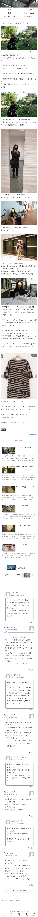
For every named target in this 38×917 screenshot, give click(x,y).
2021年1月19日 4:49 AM (17, 677)
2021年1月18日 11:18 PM (10, 629)
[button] (34, 452)
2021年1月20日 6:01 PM (17, 823)
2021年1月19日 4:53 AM (10, 717)
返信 (30, 622)
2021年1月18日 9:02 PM (17, 595)
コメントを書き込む (19, 891)
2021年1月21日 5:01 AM (10, 855)
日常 (4, 429)
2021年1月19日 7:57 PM (10, 794)
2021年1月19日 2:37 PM (17, 759)
